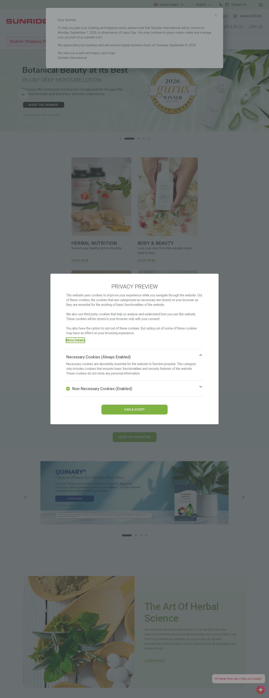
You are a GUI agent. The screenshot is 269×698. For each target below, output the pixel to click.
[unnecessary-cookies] (68, 388)
